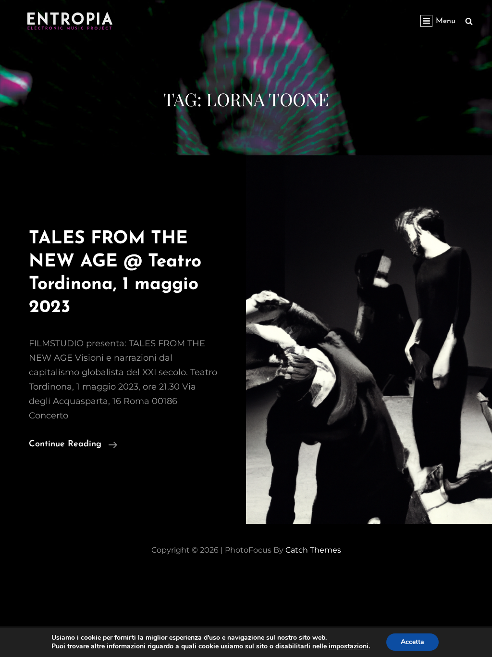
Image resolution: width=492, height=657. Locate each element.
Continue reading (73, 446)
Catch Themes (313, 550)
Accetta (412, 641)
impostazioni (349, 646)
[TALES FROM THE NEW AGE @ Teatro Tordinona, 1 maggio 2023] (369, 339)
